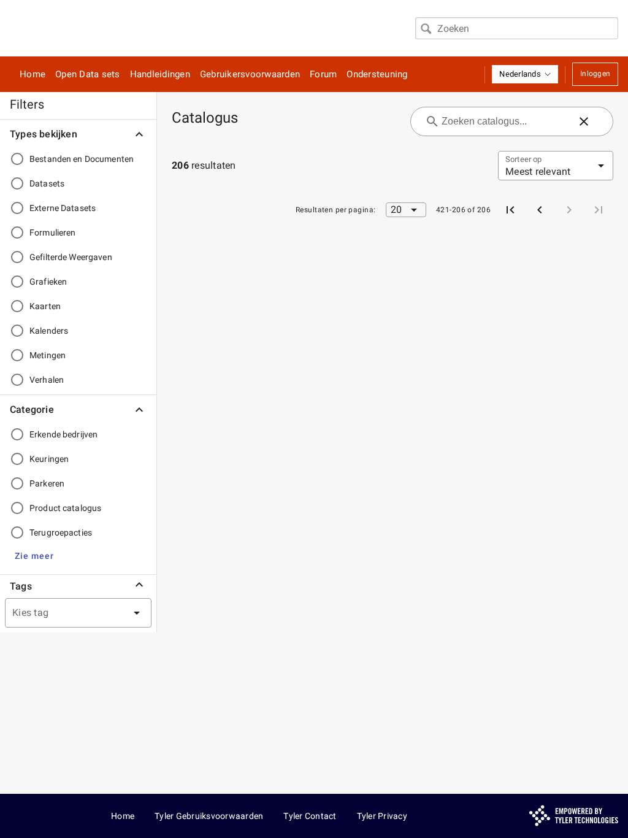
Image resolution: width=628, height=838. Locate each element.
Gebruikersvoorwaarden (250, 74)
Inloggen (595, 73)
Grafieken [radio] (48, 281)
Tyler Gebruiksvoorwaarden (209, 816)
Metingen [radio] (47, 355)
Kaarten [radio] (45, 306)
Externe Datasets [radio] (62, 208)
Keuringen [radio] (49, 459)
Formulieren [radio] (52, 232)
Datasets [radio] (46, 183)
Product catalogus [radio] (65, 508)
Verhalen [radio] (46, 380)
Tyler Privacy (382, 816)
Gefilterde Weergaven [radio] (70, 257)
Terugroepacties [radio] (60, 532)
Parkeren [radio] (46, 483)
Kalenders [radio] (48, 331)
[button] (525, 74)
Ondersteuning (377, 74)
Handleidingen (160, 74)
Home (32, 74)
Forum (323, 74)
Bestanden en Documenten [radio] (81, 159)
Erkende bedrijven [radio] (63, 434)
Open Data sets (87, 74)
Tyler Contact (309, 816)
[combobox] (516, 28)
